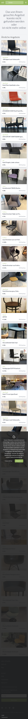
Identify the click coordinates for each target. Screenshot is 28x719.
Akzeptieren (19, 461)
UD (2, 2)
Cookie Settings (8, 461)
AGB (3, 715)
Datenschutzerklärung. (16, 457)
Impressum (5, 717)
